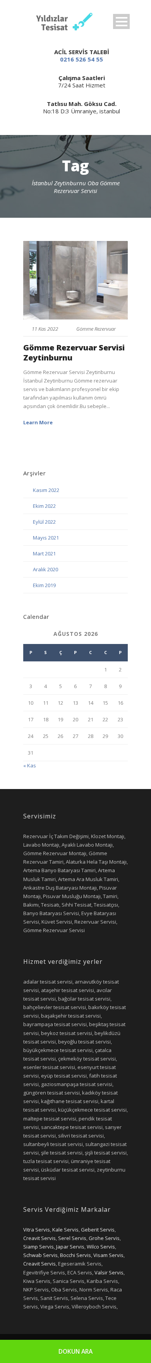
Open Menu (121, 21)
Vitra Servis (36, 1229)
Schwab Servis (40, 1255)
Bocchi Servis (75, 1255)
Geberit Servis (98, 1229)
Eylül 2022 (44, 521)
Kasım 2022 (46, 490)
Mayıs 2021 (46, 537)
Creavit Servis (39, 1238)
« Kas (29, 765)
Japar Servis (70, 1246)
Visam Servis (108, 1255)
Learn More (38, 422)
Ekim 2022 (44, 505)
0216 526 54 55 (81, 59)
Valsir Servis (109, 1272)
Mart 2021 (44, 553)
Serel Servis (72, 1238)
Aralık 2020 (45, 569)
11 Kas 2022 (45, 328)
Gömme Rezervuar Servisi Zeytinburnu (74, 352)
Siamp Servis (38, 1246)
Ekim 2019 (44, 585)
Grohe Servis (104, 1238)
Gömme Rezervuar (96, 328)
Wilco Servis (101, 1246)
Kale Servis (65, 1229)
